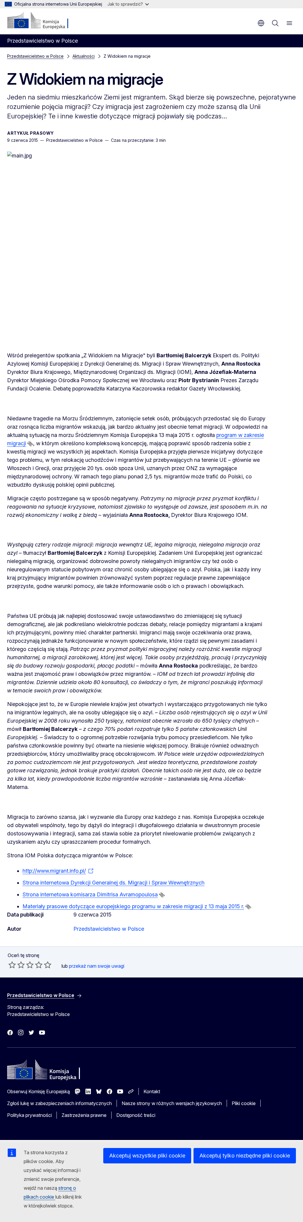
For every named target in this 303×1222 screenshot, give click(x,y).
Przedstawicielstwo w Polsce (35, 56)
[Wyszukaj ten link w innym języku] (30, 444)
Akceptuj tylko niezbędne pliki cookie (244, 1155)
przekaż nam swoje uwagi (96, 966)
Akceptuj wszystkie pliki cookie (147, 1155)
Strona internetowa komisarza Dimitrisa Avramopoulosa (90, 894)
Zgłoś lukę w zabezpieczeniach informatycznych (59, 1103)
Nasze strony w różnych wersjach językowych (172, 1103)
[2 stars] (16, 965)
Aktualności (83, 56)
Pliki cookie (244, 1103)
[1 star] (12, 965)
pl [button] (260, 23)
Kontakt (152, 1091)
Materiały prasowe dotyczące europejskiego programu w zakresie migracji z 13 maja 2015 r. (133, 906)
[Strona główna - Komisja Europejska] (43, 21)
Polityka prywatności (29, 1115)
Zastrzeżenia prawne (84, 1115)
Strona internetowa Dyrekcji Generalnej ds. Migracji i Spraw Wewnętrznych (113, 882)
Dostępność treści (135, 1115)
